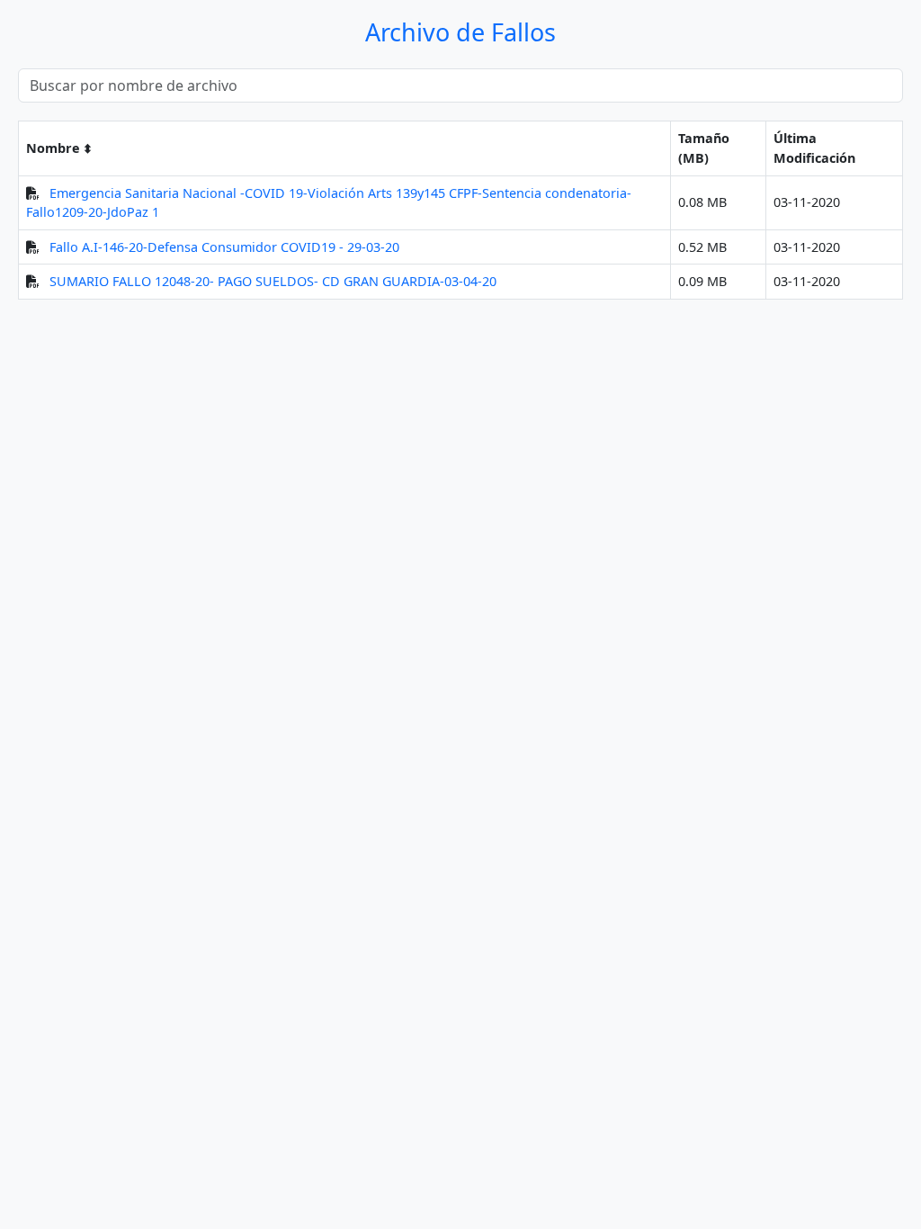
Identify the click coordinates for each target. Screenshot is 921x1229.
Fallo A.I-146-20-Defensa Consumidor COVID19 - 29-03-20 (224, 247)
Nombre (53, 148)
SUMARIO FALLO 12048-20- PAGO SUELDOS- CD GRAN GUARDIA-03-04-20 (272, 281)
